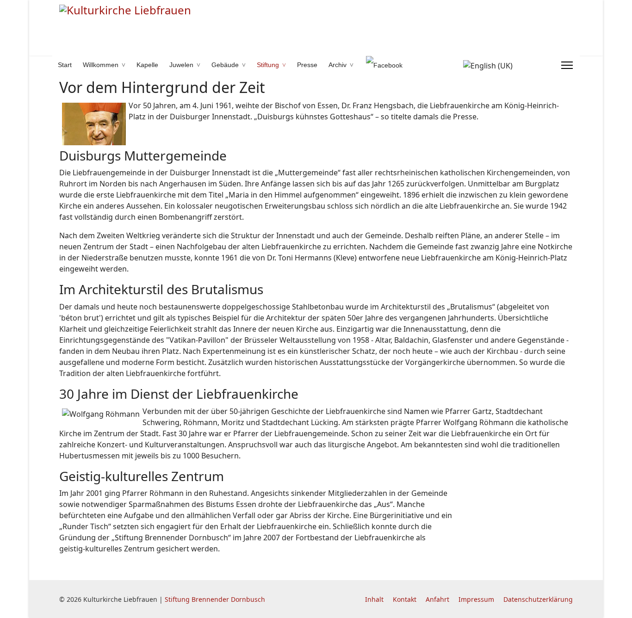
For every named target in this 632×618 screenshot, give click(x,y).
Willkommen (100, 64)
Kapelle (147, 64)
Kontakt (404, 599)
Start (65, 64)
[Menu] (567, 65)
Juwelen (181, 64)
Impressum (476, 599)
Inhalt (374, 599)
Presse (307, 64)
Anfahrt (437, 599)
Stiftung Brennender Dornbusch (215, 599)
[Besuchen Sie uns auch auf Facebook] (381, 65)
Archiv (337, 64)
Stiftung (268, 64)
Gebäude (225, 64)
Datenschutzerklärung (538, 599)
